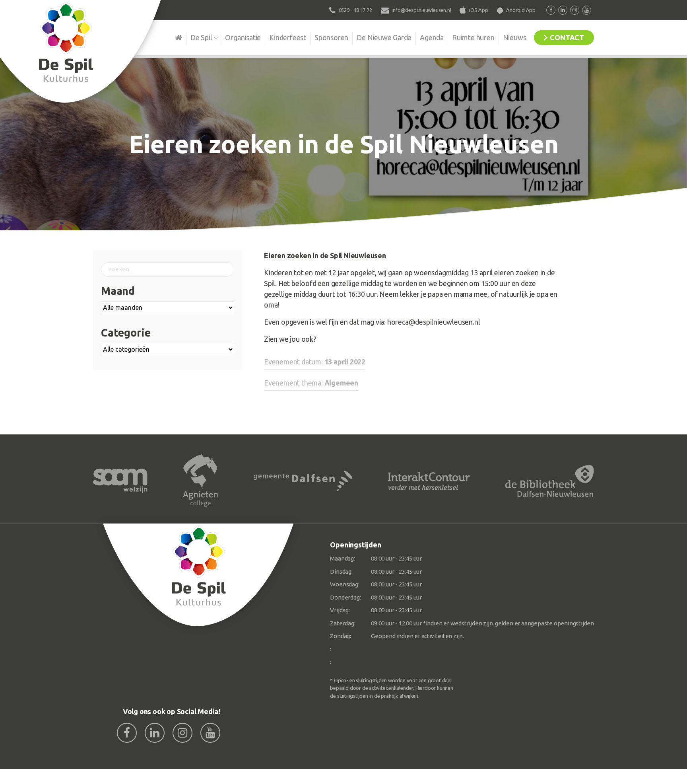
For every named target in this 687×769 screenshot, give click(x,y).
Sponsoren (331, 37)
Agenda (432, 37)
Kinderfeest (287, 37)
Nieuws (514, 37)
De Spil (201, 37)
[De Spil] (198, 575)
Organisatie (243, 37)
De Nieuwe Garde (384, 37)
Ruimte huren (473, 37)
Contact (567, 37)
